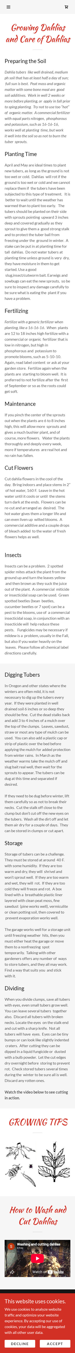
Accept (55, 1344)
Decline (20, 1344)
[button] (8, 7)
